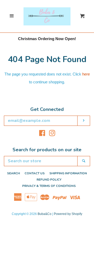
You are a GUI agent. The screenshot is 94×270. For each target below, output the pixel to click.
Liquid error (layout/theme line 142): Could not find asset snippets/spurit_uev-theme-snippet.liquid (47, 9)
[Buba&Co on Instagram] (52, 134)
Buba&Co (44, 214)
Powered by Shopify (68, 214)
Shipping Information (68, 173)
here (86, 74)
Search (13, 173)
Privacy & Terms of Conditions (49, 186)
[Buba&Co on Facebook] (42, 134)
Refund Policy (49, 179)
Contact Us (35, 173)
